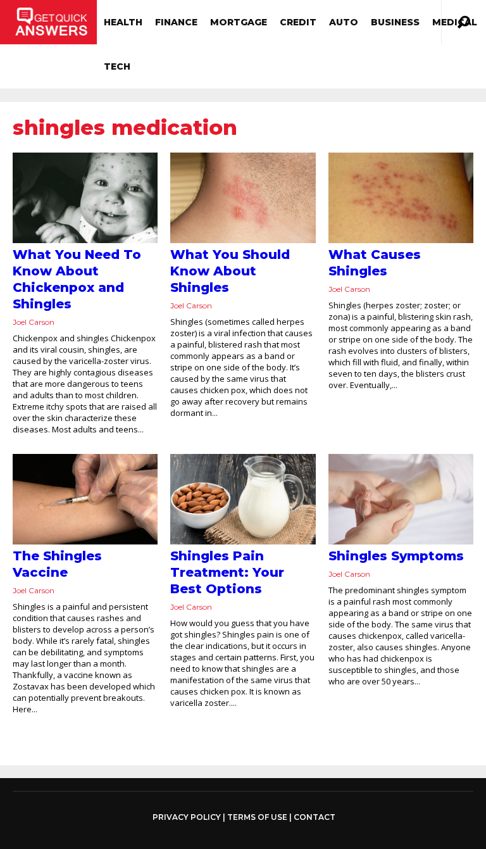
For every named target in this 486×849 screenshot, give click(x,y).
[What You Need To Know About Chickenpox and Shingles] (85, 198)
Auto (343, 22)
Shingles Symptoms (396, 555)
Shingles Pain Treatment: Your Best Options (227, 572)
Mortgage (238, 22)
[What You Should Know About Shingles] (242, 198)
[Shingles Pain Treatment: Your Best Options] (242, 499)
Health (123, 22)
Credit (298, 22)
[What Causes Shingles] (400, 198)
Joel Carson (33, 322)
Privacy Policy (187, 817)
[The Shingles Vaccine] (85, 499)
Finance (176, 22)
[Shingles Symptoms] (400, 499)
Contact (314, 817)
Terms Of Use (257, 817)
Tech (117, 66)
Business (395, 22)
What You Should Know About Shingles (230, 271)
